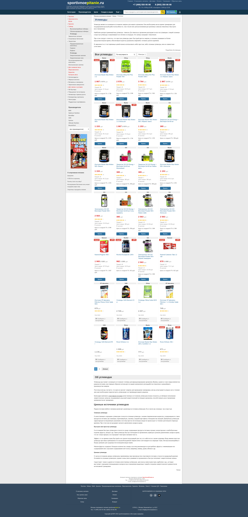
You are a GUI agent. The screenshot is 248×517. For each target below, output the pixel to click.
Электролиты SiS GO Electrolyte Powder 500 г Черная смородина (146, 256)
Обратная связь (177, 1)
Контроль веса (73, 74)
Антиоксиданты (73, 77)
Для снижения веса (74, 67)
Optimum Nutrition (74, 113)
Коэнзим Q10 (155, 486)
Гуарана (72, 48)
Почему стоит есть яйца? (74, 181)
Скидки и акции (107, 12)
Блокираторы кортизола (76, 97)
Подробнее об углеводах (173, 50)
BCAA (70, 21)
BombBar (71, 115)
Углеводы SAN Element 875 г (104, 343)
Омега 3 (148, 486)
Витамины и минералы (75, 82)
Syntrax (70, 120)
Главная (130, 1)
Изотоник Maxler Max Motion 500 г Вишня (104, 165)
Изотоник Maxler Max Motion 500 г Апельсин (169, 165)
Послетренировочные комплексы (75, 61)
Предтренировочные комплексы (76, 44)
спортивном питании (115, 396)
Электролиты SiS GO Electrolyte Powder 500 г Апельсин (168, 211)
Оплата (159, 1)
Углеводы (73, 34)
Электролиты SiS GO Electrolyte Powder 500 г (102, 210)
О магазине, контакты (141, 1)
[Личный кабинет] (179, 12)
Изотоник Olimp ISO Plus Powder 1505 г (146, 75)
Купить (100, 99)
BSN (69, 110)
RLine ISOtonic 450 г (166, 342)
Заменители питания (75, 36)
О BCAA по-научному (73, 178)
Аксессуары (72, 99)
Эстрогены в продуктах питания (76, 189)
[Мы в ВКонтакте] (150, 495)
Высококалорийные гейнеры (79, 29)
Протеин (71, 16)
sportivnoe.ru (85, 3)
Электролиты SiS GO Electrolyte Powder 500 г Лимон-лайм (146, 211)
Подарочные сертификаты (76, 102)
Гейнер (114, 16)
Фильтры (141, 54)
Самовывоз (166, 1)
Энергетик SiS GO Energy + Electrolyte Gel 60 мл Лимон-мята (147, 166)
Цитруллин (70, 175)
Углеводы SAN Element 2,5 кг (125, 301)
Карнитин (71, 72)
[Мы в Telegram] (154, 495)
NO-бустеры (72, 89)
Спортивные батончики (75, 38)
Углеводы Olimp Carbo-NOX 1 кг (147, 301)
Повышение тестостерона (76, 92)
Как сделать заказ (82, 495)
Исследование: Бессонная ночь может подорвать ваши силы (78, 185)
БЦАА (93, 486)
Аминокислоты (73, 19)
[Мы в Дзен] (158, 495)
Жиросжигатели (73, 69)
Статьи (82, 502)
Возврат (114, 502)
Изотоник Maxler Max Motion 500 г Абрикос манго (147, 120)
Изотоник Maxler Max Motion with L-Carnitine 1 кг (147, 343)
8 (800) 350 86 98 (163, 5)
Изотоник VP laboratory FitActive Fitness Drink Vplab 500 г (104, 302)
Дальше (105, 369)
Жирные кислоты (73, 79)
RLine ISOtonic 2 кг (122, 342)
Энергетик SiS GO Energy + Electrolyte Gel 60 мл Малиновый (125, 166)
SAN (69, 118)
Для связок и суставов (75, 87)
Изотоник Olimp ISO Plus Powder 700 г (124, 75)
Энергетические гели (76, 58)
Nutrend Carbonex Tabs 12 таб (168, 255)
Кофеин (72, 50)
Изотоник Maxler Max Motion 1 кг (104, 75)
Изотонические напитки (75, 65)
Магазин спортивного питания (102, 16)
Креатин (71, 24)
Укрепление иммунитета (76, 84)
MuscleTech (72, 125)
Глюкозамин (163, 486)
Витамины (142, 486)
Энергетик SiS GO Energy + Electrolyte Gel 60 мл (169, 120)
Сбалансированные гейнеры (79, 31)
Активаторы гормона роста (77, 94)
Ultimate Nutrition (73, 123)
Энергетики (72, 41)
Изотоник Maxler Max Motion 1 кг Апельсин (125, 120)
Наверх (178, 470)
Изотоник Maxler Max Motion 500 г (104, 120)
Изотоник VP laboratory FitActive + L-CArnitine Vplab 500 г (169, 302)
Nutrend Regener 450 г (102, 254)
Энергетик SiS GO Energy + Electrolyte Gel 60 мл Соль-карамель (125, 211)
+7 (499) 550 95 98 (142, 5)
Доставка (152, 1)
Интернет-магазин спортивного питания (137, 477)
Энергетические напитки (78, 55)
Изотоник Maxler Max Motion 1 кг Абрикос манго (169, 75)
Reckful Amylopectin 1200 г (125, 254)
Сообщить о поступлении (100, 319)
